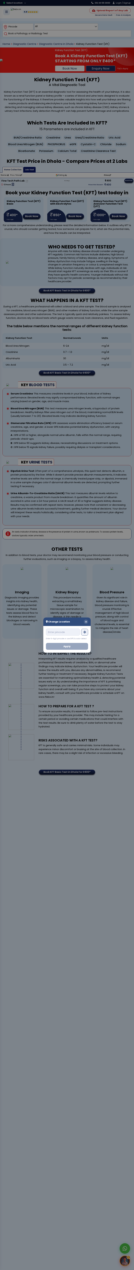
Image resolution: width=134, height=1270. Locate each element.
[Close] (86, 622)
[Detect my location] (84, 632)
